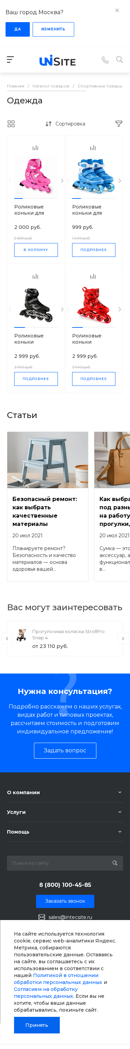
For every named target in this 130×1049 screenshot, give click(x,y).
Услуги (16, 812)
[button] (18, 198)
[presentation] (10, 181)
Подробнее (93, 250)
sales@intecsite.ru (70, 917)
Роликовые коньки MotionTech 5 (31, 342)
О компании (23, 792)
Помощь (18, 832)
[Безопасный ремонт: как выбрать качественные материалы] (47, 460)
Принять (36, 1025)
